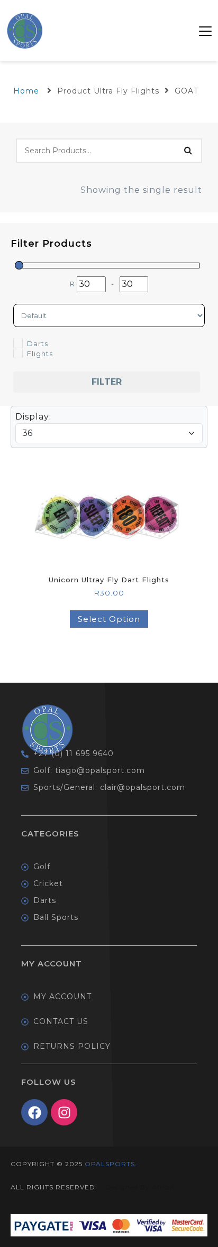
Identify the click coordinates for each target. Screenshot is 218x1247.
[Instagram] (64, 1112)
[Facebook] (34, 1112)
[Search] (188, 150)
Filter (107, 382)
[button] (205, 30)
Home (26, 91)
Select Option (109, 619)
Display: (33, 417)
